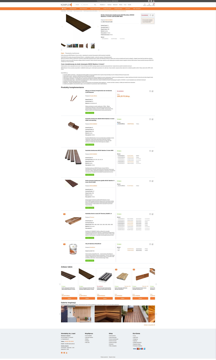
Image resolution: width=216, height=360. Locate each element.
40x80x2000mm (121, 161)
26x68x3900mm (121, 223)
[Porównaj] (153, 15)
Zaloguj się (135, 339)
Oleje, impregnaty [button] (137, 8)
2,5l (119, 248)
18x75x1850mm (105, 38)
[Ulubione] (145, 4)
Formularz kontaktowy (137, 345)
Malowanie (115, 4)
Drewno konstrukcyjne (113, 339)
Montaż (87, 339)
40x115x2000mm (121, 157)
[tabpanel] (69, 284)
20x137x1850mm (121, 185)
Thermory (92, 217)
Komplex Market (93, 95)
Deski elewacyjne (112, 337)
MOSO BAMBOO (93, 123)
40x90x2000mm (121, 163)
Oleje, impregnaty (112, 345)
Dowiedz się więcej (89, 112)
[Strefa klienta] (149, 4)
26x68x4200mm (121, 225)
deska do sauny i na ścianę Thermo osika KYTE (106, 320)
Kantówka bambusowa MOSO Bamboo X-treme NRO (99, 150)
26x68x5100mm (121, 229)
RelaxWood (92, 247)
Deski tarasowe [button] (73, 8)
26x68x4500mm (121, 226)
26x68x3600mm (121, 221)
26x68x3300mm (121, 220)
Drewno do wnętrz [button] (118, 8)
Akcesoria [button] (127, 8)
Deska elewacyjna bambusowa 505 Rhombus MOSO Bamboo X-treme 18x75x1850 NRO (86, 289)
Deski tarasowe (112, 335)
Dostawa (87, 340)
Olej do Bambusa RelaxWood (93, 243)
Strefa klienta (149, 5)
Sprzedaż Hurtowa (89, 337)
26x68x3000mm (121, 218)
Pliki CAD (87, 342)
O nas (125, 4)
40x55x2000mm (121, 158)
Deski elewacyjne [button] (83, 8)
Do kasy (153, 5)
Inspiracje (109, 4)
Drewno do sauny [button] (107, 8)
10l (118, 250)
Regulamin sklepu (137, 344)
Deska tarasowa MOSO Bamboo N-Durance (132, 320)
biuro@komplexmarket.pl (70, 343)
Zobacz (69, 298)
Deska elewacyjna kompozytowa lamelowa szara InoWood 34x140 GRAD (104, 289)
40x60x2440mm (121, 123)
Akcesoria (111, 344)
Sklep (64, 8)
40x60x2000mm (121, 160)
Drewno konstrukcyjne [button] (95, 8)
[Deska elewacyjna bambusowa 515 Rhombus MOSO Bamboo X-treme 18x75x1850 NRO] (80, 27)
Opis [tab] (62, 53)
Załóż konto (135, 337)
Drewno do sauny (112, 340)
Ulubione (144, 5)
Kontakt (129, 4)
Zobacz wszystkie (149, 325)
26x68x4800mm (121, 228)
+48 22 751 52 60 (115, 1)
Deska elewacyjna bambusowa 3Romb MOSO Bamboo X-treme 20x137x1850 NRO (68, 289)
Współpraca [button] (102, 4)
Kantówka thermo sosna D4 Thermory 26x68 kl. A (98, 213)
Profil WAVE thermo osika (74, 320)
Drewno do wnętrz (113, 342)
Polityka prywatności (137, 342)
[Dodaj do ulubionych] (150, 15)
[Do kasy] (154, 4)
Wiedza (120, 4)
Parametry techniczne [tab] (72, 53)
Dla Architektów (89, 335)
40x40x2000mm (121, 155)
